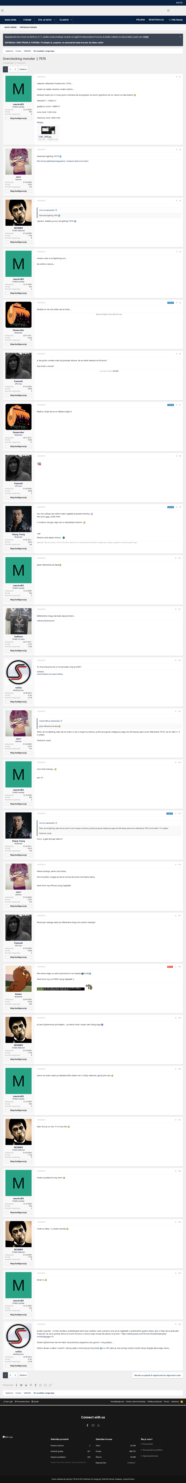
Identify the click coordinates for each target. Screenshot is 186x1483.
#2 (180, 150)
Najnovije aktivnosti (150, 1456)
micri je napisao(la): (47, 210)
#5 (180, 303)
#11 (179, 609)
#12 (179, 660)
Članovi (64, 20)
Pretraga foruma (28, 27)
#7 (180, 405)
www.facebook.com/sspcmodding (50, 674)
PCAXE (115, 371)
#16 (179, 865)
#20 (179, 1069)
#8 (180, 456)
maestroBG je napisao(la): (49, 721)
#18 (179, 967)
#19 (179, 1018)
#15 (179, 813)
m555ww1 (131, 1463)
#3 (180, 201)
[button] (54, 20)
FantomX (18, 381)
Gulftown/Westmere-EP (45, 621)
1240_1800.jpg (44, 137)
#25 (179, 1324)
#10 (179, 558)
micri (18, 177)
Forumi (27, 20)
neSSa (18, 688)
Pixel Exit (105, 1479)
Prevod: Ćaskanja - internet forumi (121, 1479)
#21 (179, 1120)
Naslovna (10, 20)
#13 (179, 711)
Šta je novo (45, 20)
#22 (179, 1171)
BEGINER (18, 228)
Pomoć (166, 1402)
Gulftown (18, 636)
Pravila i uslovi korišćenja (135, 1402)
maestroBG (9, 63)
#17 (179, 916)
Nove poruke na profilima (152, 1450)
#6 (180, 354)
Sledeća (22, 69)
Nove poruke (10, 27)
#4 (180, 252)
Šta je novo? (147, 1439)
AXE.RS (179, 2)
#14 (179, 762)
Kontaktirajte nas (117, 1402)
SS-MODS (40, 672)
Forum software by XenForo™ (72, 1479)
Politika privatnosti (154, 1402)
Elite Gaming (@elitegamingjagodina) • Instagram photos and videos (63, 161)
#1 (180, 77)
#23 (179, 1222)
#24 (179, 1273)
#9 (180, 507)
